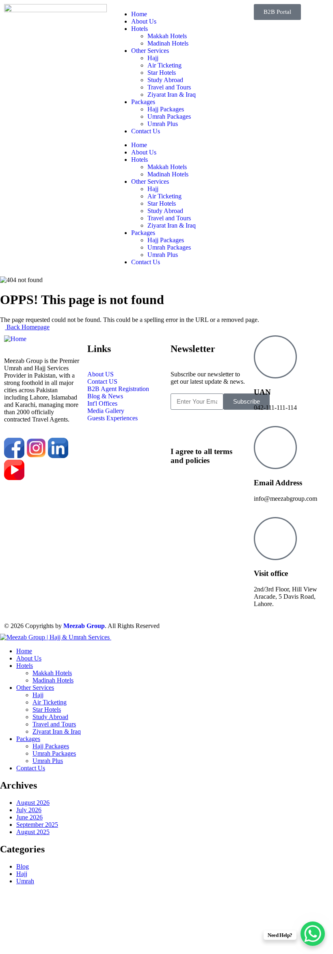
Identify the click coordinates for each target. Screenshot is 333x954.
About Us (143, 21)
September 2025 (37, 824)
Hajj (152, 57)
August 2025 (33, 831)
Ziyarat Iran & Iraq (171, 94)
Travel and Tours (169, 87)
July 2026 (28, 809)
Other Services (150, 50)
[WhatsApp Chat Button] (313, 933)
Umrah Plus (162, 123)
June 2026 (29, 817)
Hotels (139, 28)
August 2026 (33, 802)
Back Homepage (27, 327)
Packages (143, 101)
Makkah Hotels (167, 36)
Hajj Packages (165, 109)
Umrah (25, 881)
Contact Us (145, 131)
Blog (22, 866)
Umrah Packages (169, 116)
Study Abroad (165, 79)
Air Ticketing (164, 65)
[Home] (15, 338)
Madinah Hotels (167, 43)
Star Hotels (161, 72)
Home (139, 14)
